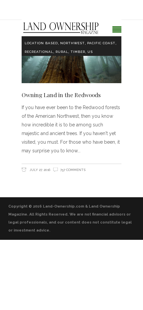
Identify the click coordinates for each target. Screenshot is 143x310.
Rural (62, 52)
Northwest (72, 43)
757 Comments (72, 170)
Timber (78, 52)
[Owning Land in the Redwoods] (71, 56)
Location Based (41, 43)
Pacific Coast (101, 43)
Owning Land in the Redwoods (61, 94)
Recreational (39, 52)
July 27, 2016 (39, 170)
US (90, 52)
